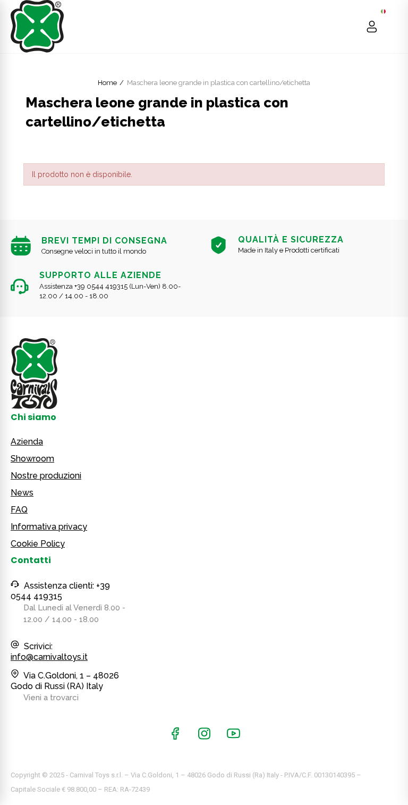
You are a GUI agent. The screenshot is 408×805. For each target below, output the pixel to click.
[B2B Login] (371, 26)
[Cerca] (351, 27)
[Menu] (392, 27)
